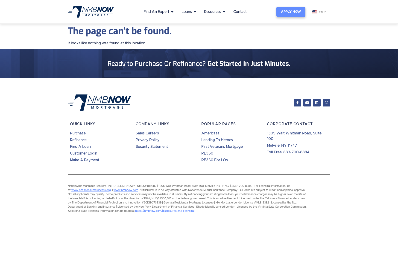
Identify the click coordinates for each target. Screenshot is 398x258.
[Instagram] (326, 102)
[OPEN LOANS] (195, 12)
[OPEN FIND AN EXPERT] (172, 12)
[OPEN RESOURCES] (224, 12)
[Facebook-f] (297, 102)
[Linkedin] (317, 102)
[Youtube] (307, 102)
